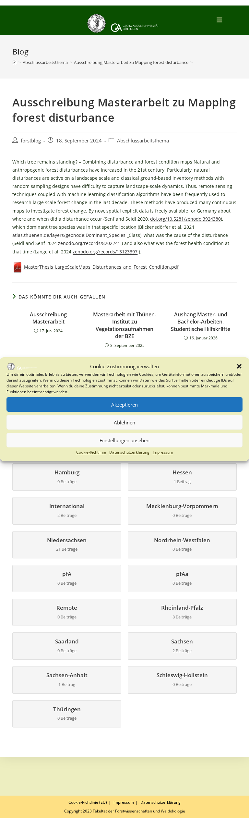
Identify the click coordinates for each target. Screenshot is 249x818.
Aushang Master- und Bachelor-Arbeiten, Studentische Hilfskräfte (200, 322)
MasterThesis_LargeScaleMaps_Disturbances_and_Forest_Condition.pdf (101, 267)
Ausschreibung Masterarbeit (48, 318)
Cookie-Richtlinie (91, 452)
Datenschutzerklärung (129, 452)
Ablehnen (124, 422)
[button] (239, 366)
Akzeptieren (124, 404)
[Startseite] (14, 62)
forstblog (31, 141)
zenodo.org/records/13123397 (105, 252)
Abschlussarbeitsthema (143, 141)
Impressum (163, 452)
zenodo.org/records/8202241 (89, 243)
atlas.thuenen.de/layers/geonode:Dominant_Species (68, 235)
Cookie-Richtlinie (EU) (87, 802)
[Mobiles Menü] (221, 20)
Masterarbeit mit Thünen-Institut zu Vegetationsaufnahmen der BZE (124, 325)
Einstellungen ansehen (124, 440)
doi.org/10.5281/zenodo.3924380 (185, 219)
